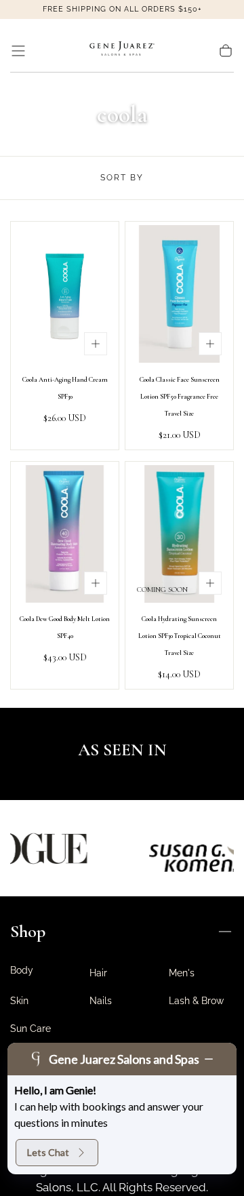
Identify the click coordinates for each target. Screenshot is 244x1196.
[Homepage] (122, 51)
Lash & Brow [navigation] (196, 1000)
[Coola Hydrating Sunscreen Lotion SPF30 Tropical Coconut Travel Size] (179, 534)
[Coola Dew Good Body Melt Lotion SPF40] (64, 534)
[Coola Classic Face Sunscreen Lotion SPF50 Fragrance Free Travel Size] (179, 294)
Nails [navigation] (100, 1000)
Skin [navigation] (19, 1000)
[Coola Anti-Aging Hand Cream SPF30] (64, 294)
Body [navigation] (21, 970)
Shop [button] (27, 931)
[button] (18, 51)
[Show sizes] (95, 343)
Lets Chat (48, 1152)
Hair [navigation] (98, 973)
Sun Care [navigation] (30, 1028)
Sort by (122, 177)
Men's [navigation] (182, 973)
